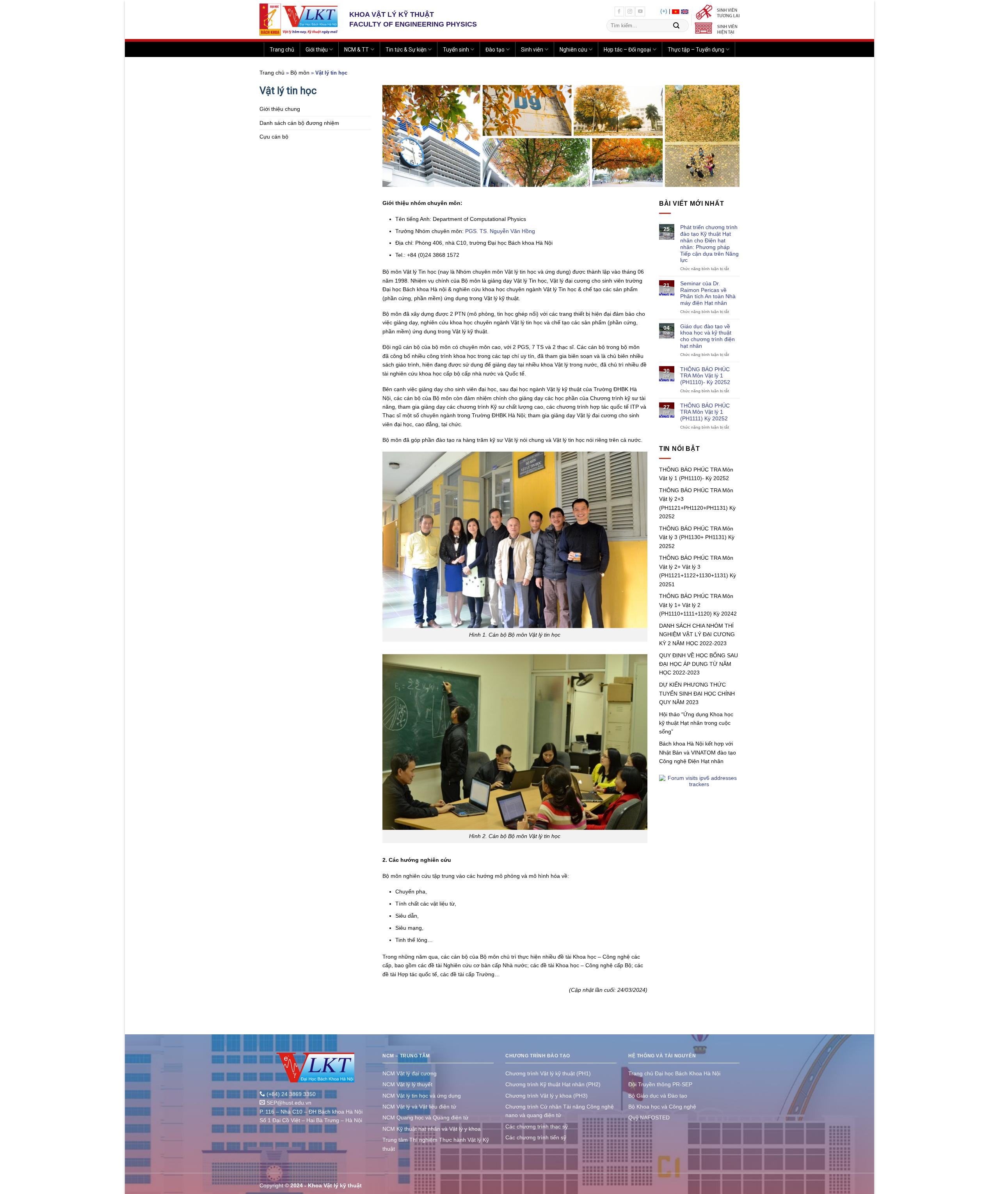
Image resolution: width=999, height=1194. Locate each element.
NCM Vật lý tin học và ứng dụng (421, 1096)
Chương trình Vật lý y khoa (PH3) (546, 1096)
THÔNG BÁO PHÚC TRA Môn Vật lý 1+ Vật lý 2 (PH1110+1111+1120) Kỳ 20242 (698, 605)
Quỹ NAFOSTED (649, 1117)
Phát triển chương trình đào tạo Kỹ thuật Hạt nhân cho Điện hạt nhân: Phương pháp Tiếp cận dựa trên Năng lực (709, 243)
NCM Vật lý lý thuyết (407, 1084)
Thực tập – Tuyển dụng (696, 49)
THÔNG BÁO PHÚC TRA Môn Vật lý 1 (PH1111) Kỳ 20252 (705, 412)
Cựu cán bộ (274, 136)
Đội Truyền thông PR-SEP (660, 1084)
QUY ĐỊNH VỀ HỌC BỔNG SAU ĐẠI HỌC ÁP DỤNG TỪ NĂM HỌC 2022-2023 (698, 664)
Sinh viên (532, 49)
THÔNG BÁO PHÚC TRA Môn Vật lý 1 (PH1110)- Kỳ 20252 (705, 376)
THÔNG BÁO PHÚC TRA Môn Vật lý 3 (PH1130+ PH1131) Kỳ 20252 (696, 537)
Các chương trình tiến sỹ (535, 1137)
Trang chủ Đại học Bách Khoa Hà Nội (674, 1073)
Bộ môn (299, 72)
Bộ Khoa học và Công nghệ (662, 1106)
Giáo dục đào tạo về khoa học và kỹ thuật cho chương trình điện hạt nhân (707, 336)
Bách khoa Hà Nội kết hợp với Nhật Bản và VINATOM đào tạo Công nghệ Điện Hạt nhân (697, 752)
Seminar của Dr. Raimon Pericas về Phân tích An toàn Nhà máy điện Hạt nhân (708, 293)
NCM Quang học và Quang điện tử (425, 1117)
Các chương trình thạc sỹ (536, 1126)
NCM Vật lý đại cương (409, 1073)
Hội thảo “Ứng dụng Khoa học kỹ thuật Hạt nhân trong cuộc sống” (696, 723)
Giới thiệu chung (280, 109)
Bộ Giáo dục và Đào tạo (657, 1096)
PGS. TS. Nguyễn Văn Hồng (500, 231)
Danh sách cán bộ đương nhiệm (299, 123)
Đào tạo (495, 49)
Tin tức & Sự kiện (406, 49)
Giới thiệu (317, 49)
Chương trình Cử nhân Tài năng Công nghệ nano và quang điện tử (559, 1110)
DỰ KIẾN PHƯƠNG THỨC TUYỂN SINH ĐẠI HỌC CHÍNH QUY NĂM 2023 (697, 693)
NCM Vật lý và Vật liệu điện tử (419, 1106)
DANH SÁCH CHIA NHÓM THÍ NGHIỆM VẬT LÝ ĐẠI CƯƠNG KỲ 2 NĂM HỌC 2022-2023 (697, 634)
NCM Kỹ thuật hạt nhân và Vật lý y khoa (431, 1129)
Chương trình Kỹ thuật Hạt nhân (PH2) (553, 1084)
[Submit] (676, 25)
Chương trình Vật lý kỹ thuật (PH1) (548, 1073)
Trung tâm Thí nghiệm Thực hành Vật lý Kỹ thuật (435, 1144)
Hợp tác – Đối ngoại (627, 49)
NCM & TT (356, 49)
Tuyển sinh (456, 49)
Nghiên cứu (573, 49)
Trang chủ (282, 49)
